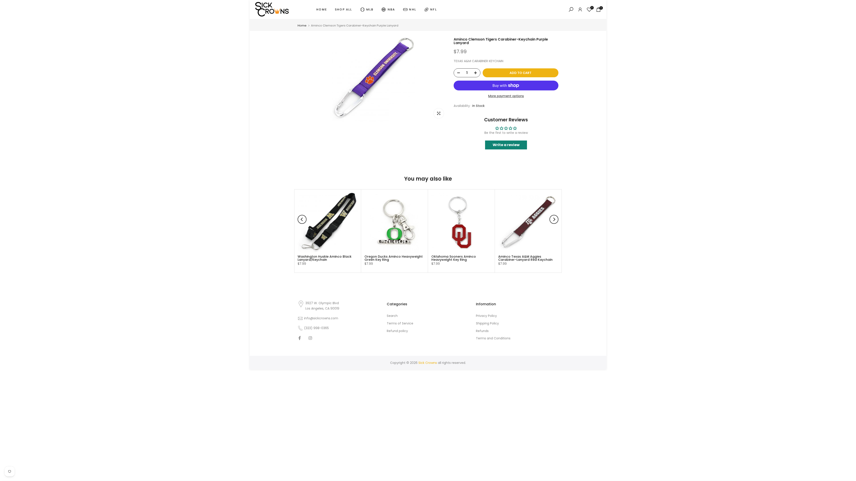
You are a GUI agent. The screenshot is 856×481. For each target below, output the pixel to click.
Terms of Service (400, 323)
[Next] (553, 219)
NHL (412, 9)
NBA (391, 9)
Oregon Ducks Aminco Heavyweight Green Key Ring (393, 258)
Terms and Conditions (493, 338)
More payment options (506, 96)
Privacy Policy (486, 316)
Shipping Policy (487, 323)
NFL (433, 9)
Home (302, 25)
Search (392, 316)
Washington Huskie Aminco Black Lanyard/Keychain (325, 258)
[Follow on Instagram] (310, 338)
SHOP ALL (343, 9)
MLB (370, 9)
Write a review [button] (506, 144)
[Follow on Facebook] (300, 338)
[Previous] (302, 219)
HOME (321, 9)
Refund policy (397, 331)
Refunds (482, 331)
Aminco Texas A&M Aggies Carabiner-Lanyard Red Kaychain (525, 258)
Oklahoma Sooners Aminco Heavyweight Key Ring (453, 258)
